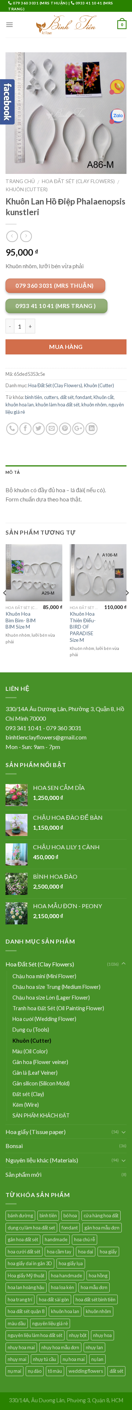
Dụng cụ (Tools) (30, 1029)
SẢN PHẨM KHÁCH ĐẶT (41, 1115)
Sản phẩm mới (23, 1174)
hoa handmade (66, 1275)
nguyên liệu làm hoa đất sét (35, 1335)
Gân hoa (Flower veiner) (40, 1062)
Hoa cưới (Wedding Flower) (44, 1019)
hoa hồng (98, 1275)
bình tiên (33, 397)
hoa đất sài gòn (54, 1299)
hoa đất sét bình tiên (95, 1299)
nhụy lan (94, 1347)
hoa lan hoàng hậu (26, 1287)
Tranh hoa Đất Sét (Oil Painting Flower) (58, 1008)
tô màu (55, 1371)
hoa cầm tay (59, 1252)
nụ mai (14, 1371)
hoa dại (85, 1252)
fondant (84, 397)
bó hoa (70, 1215)
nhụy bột (78, 1335)
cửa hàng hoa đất (101, 1215)
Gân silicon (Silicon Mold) (41, 1083)
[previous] (5, 607)
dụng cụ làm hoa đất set (31, 1228)
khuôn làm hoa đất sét (58, 404)
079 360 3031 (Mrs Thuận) (40, 3)
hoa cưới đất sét (24, 1252)
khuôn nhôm (94, 404)
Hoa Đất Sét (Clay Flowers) (78, 181)
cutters (51, 397)
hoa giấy (108, 1252)
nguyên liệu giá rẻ (50, 1323)
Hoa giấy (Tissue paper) (36, 1131)
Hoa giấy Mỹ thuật (26, 1275)
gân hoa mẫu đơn (102, 1228)
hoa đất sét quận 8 (26, 1311)
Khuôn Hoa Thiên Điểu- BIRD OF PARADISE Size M (83, 627)
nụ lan (97, 1359)
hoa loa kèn (62, 1287)
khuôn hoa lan (20, 404)
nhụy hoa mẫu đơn (60, 1347)
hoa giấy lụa (71, 1263)
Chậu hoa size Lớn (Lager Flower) (51, 997)
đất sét (67, 397)
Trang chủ (20, 181)
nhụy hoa (102, 1335)
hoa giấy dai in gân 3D (30, 1263)
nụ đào (34, 1371)
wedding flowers (86, 1371)
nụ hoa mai (74, 1359)
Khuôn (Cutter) (27, 189)
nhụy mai (17, 1359)
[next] (127, 607)
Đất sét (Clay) (28, 1094)
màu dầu (17, 1323)
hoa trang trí (20, 1299)
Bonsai (14, 1145)
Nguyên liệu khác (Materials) (42, 1160)
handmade (56, 1239)
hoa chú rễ (84, 1239)
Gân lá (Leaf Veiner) (35, 1073)
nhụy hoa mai (21, 1347)
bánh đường (20, 1215)
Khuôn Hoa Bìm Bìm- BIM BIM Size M (21, 620)
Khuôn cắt (104, 397)
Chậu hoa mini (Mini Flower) (44, 976)
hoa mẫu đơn (94, 1287)
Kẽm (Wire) (25, 1105)
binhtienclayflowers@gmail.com (46, 737)
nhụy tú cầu (44, 1359)
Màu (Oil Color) (30, 1051)
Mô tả (13, 472)
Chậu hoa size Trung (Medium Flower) (56, 987)
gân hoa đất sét (23, 1239)
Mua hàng (66, 346)
